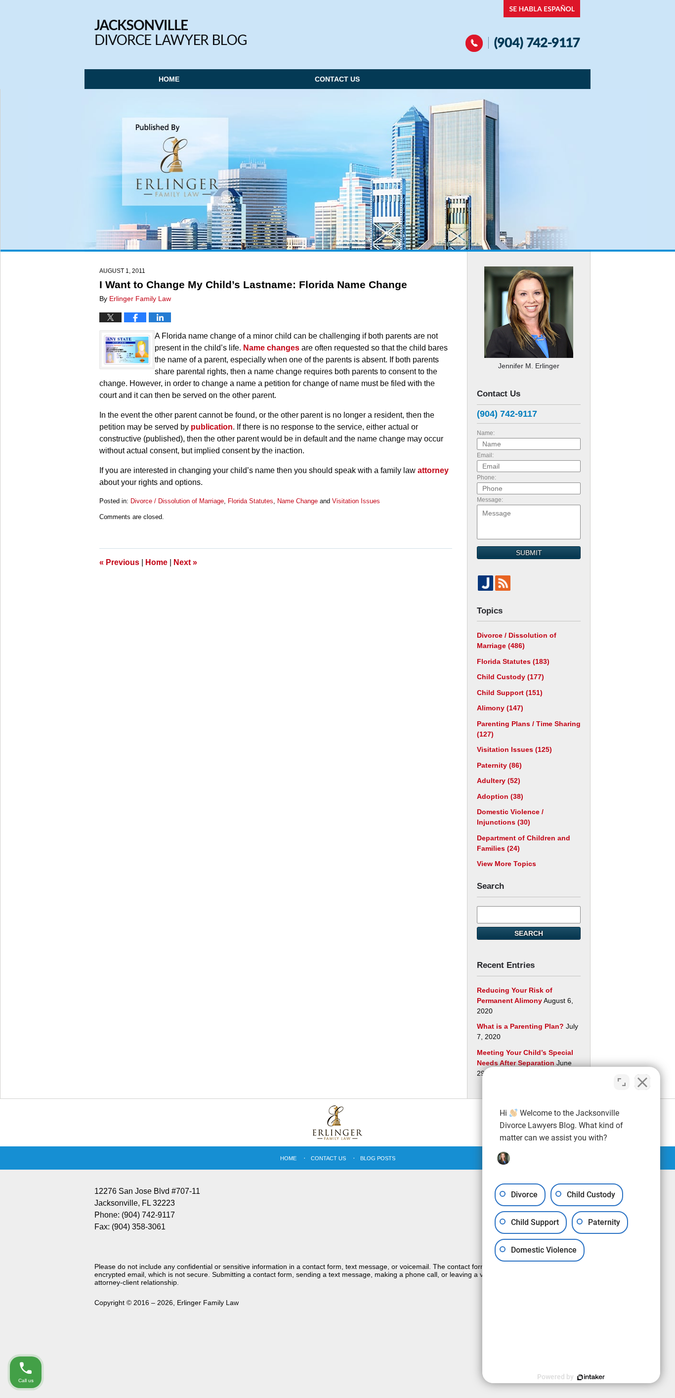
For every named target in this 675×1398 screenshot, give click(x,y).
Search (528, 933)
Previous (119, 562)
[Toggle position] (622, 1082)
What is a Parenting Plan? (520, 1026)
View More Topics (506, 864)
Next (185, 562)
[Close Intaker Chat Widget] (642, 1082)
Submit (529, 553)
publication (211, 427)
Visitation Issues (356, 501)
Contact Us (337, 79)
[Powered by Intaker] (591, 1377)
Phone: (486, 477)
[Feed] (502, 583)
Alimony (500, 708)
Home (169, 79)
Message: (490, 499)
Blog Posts (377, 1158)
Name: (486, 433)
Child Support (510, 693)
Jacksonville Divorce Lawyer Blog (170, 32)
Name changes (271, 348)
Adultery (498, 781)
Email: (485, 455)
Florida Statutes (250, 501)
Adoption (500, 796)
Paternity (499, 765)
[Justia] (485, 583)
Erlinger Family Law (208, 1303)
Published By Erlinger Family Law (523, 26)
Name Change (297, 501)
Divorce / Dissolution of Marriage (177, 501)
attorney (433, 470)
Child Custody (510, 677)
